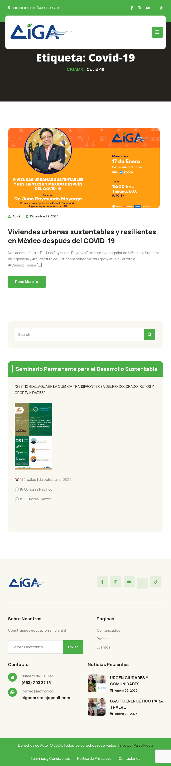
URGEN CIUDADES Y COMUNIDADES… (129, 680)
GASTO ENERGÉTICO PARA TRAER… (136, 704)
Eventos (103, 647)
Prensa (102, 638)
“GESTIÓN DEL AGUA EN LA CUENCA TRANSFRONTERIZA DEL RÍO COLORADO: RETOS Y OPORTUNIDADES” (84, 389)
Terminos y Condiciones (50, 758)
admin (17, 216)
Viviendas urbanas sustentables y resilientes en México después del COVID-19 (82, 236)
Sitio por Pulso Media (136, 745)
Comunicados (108, 630)
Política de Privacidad (94, 758)
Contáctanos (129, 758)
